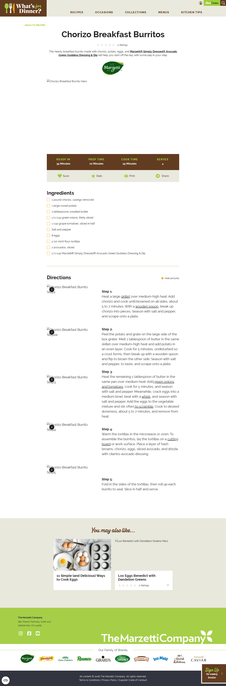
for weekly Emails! (212, 673)
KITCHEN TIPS (191, 12)
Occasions (104, 12)
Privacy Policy (109, 680)
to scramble (143, 406)
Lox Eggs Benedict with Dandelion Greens (137, 577)
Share (165, 175)
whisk (146, 396)
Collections (135, 12)
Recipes (76, 12)
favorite (167, 585)
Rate (99, 175)
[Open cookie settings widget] (6, 680)
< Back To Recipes (34, 25)
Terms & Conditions (89, 680)
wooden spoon (146, 306)
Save (66, 175)
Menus (163, 12)
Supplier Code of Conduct (133, 680)
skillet (125, 296)
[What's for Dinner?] (156, 632)
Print (132, 175)
